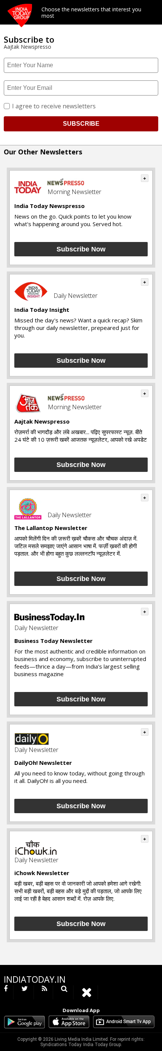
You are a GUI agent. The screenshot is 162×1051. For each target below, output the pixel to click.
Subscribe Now (81, 249)
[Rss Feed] (44, 992)
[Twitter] (25, 992)
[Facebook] (9, 992)
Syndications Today (60, 1044)
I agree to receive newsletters (54, 106)
